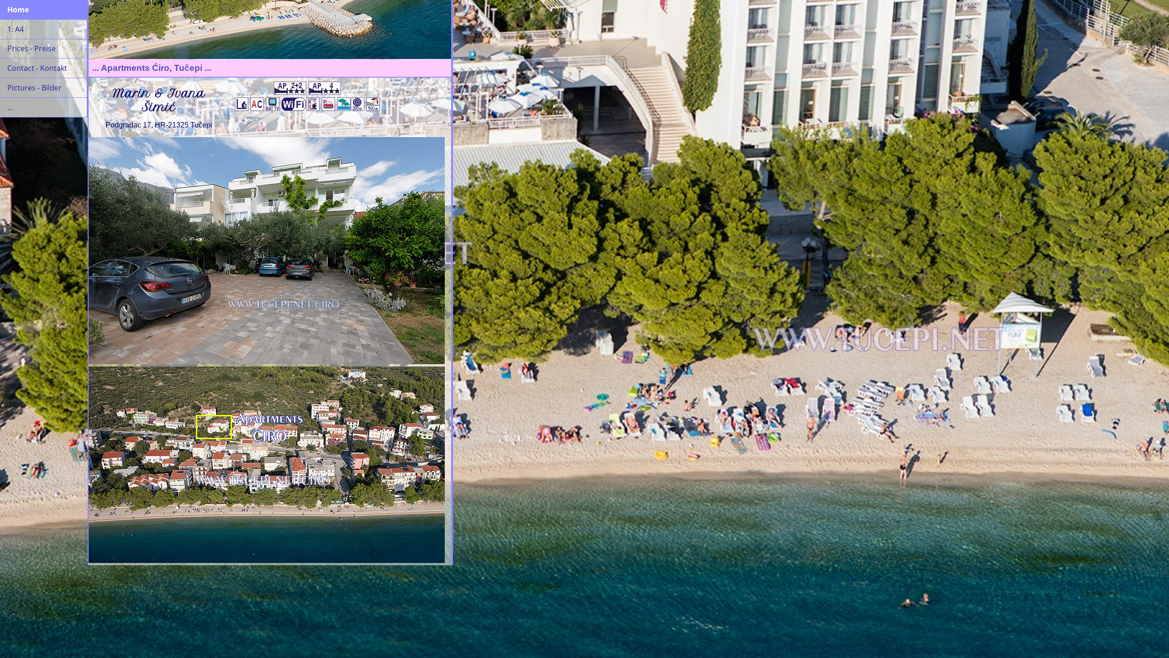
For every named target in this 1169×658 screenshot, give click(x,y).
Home (18, 10)
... (10, 107)
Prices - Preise (31, 48)
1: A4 (15, 29)
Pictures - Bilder (34, 88)
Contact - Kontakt (37, 68)
